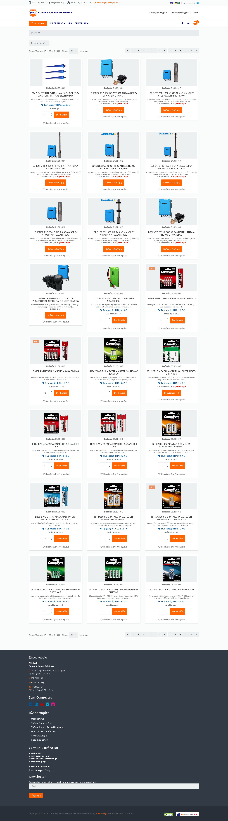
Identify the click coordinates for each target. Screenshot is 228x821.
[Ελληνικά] (178, 3)
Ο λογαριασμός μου (158, 13)
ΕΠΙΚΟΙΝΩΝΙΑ (82, 23)
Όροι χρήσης (37, 719)
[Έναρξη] (127, 50)
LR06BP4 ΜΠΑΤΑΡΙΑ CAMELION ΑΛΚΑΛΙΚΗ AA (56, 371)
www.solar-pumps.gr (39, 766)
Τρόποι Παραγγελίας (41, 723)
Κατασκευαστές (39, 740)
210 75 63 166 (38, 3)
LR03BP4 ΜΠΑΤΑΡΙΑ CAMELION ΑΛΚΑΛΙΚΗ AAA (171, 298)
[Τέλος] (196, 50)
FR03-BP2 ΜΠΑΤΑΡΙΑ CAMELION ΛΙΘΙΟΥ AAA (171, 589)
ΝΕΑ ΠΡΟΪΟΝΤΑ (57, 23)
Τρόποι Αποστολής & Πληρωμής (47, 727)
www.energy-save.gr (39, 756)
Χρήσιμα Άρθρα (39, 735)
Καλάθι (196, 13)
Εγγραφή (36, 795)
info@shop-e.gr (57, 3)
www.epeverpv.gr (37, 761)
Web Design (101, 813)
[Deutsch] (176, 3)
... (154, 50)
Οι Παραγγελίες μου (180, 13)
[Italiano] (180, 3)
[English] (171, 3)
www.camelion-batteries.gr (43, 759)
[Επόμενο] (191, 50)
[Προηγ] (133, 50)
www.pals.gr (35, 753)
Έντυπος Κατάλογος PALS (108, 3)
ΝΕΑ (70, 23)
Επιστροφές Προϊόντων (43, 731)
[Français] (173, 3)
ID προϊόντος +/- (38, 43)
